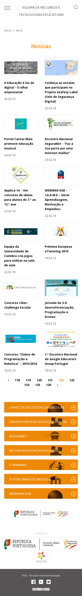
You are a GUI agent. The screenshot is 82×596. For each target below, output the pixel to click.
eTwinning (18, 465)
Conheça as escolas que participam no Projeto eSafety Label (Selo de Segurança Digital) (61, 92)
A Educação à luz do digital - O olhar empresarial (19, 87)
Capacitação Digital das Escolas (36, 407)
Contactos (41, 533)
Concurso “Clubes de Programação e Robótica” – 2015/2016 (20, 359)
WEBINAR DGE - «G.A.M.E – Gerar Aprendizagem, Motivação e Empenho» (57, 199)
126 (48, 385)
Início (7, 30)
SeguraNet (18, 436)
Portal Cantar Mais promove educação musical (18, 143)
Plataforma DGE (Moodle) (30, 479)
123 (71, 380)
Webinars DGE (20, 493)
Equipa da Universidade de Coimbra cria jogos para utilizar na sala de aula (19, 256)
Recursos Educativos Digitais (34, 450)
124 (26, 385)
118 (17, 380)
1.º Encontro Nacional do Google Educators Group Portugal (61, 359)
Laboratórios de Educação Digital (38, 422)
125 (37, 385)
